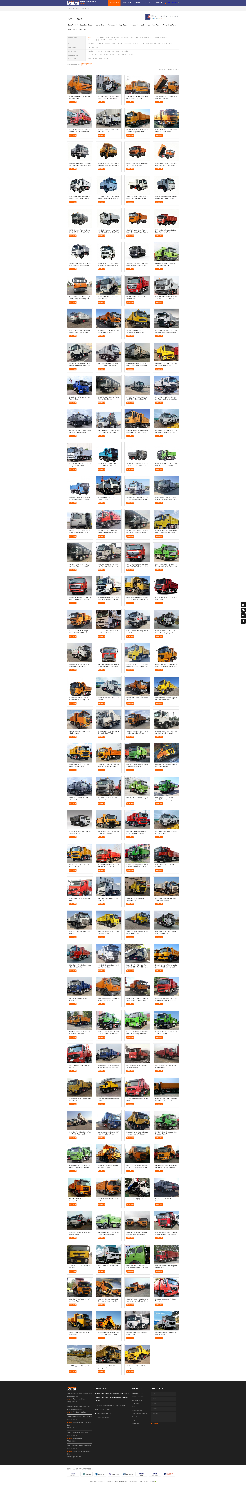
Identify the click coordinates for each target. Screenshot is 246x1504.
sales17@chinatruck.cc (104, 1413)
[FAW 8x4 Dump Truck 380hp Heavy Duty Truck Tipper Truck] (159, 210)
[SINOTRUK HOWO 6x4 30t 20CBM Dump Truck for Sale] (130, 912)
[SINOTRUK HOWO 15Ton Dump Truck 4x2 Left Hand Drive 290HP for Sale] (130, 177)
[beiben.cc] (114, 1474)
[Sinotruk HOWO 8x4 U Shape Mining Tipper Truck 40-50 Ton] (159, 1079)
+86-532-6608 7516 (103, 1417)
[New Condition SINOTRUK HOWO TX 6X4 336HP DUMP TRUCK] (101, 344)
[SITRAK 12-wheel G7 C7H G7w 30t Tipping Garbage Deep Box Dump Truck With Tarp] (101, 1012)
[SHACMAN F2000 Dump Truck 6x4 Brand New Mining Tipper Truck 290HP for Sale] (130, 210)
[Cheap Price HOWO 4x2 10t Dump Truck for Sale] (72, 377)
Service (137, 3)
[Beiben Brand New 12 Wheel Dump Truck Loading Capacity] (101, 1212)
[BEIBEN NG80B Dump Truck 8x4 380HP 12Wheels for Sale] (130, 143)
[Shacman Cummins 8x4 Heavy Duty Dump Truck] (159, 1246)
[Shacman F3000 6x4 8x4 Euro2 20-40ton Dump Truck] (101, 110)
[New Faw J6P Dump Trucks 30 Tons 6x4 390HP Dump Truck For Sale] (130, 1012)
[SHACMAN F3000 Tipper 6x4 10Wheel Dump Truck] (72, 1279)
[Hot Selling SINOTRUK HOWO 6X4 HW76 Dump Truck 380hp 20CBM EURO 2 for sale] (159, 410)
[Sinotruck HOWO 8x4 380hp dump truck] (72, 878)
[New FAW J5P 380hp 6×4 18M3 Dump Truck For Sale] (72, 811)
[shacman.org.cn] (100, 1474)
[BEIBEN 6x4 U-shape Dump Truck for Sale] (130, 678)
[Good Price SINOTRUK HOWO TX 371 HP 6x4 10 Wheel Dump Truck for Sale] (130, 410)
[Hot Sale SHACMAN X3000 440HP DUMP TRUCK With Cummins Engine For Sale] (130, 344)
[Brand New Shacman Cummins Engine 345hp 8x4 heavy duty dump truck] (101, 1279)
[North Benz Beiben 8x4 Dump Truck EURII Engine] (159, 1312)
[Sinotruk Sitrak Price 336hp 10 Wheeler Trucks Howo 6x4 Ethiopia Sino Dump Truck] (159, 511)
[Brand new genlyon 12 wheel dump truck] (101, 1079)
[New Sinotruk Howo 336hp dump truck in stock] (72, 1079)
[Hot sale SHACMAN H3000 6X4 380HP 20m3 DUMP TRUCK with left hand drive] (72, 611)
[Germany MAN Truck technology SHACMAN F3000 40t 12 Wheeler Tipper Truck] (159, 1145)
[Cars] (141, 1474)
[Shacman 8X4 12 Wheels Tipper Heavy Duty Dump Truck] (159, 744)
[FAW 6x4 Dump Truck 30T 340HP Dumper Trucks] (72, 1312)
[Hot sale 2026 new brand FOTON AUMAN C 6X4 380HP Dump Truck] (72, 344)
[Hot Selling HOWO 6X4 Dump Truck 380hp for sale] (159, 811)
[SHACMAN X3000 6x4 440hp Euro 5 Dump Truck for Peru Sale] (72, 644)
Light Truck (135, 1403)
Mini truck (135, 1407)
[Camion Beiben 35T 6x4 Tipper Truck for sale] (130, 1179)
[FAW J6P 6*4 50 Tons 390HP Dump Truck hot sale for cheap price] (159, 778)
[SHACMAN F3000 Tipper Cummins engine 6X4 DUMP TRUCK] (159, 110)
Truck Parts (136, 1424)
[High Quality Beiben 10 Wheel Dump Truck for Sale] (72, 1212)
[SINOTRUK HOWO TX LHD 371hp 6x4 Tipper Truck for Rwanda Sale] (159, 377)
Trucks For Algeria (138, 1397)
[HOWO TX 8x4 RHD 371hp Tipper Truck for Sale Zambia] (101, 377)
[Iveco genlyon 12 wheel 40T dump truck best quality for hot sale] (130, 1112)
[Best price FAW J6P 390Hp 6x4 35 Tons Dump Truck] (130, 1045)
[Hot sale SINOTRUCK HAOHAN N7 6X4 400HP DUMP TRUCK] (101, 711)
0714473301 (73, 1428)
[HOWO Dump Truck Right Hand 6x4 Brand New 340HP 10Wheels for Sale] (159, 177)
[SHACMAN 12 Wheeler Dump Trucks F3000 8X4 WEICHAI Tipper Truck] (101, 744)
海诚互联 (148, 1481)
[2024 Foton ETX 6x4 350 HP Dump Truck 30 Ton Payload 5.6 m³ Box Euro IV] (101, 577)
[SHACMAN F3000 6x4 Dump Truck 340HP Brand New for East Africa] (101, 210)
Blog (147, 3)
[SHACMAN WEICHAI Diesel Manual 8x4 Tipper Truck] (72, 1179)
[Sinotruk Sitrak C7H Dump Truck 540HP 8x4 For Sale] (159, 1012)
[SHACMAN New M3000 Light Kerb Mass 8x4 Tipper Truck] (159, 1112)
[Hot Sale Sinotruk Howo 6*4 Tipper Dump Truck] (159, 1045)
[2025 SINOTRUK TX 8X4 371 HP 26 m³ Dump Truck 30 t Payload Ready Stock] (72, 544)
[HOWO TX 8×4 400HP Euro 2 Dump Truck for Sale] (101, 778)
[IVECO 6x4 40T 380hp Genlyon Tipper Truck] (72, 1246)
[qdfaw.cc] (128, 1474)
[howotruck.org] (86, 1474)
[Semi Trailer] (155, 1474)
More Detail (72, 102)
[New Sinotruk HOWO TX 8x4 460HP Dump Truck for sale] (101, 811)
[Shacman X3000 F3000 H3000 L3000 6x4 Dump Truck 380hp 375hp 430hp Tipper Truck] (72, 678)
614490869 (72, 1441)
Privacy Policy (134, 1481)
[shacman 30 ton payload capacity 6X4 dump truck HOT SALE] (130, 76)
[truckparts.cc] (73, 1474)
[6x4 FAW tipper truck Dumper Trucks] (72, 1346)
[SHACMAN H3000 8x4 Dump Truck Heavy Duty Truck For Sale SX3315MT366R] (130, 243)
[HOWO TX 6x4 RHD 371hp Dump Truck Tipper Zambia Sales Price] (130, 377)
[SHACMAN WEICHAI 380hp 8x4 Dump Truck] (101, 1179)
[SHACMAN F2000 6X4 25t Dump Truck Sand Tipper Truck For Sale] (159, 1212)
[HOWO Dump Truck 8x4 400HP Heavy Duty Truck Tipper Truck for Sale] (72, 177)
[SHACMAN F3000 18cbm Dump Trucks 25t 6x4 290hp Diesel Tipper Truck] (130, 1279)
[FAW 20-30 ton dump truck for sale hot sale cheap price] (130, 744)
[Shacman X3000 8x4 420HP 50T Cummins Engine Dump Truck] (130, 711)
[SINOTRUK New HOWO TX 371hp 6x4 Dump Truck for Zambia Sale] (159, 310)
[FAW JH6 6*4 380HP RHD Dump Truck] (130, 778)
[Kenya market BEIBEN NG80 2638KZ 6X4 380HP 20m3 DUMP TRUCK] (130, 577)
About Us (126, 3)
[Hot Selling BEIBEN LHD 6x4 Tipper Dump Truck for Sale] (101, 310)
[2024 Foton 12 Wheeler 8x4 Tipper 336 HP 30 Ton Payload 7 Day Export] (130, 544)
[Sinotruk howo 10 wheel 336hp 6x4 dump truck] (130, 1346)
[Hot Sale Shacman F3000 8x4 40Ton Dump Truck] (72, 978)
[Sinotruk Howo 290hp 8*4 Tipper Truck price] (159, 1279)
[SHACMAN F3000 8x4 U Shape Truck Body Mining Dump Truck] (130, 110)
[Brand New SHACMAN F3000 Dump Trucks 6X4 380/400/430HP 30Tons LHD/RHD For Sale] (159, 978)
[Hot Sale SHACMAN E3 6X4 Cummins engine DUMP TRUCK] (72, 444)
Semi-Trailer (136, 1417)
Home (104, 3)
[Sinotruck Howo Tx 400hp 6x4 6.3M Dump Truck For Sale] (72, 744)
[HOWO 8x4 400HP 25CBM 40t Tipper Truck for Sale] (101, 912)
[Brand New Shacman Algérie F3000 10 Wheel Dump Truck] (72, 1012)
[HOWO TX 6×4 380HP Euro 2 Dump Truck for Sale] (72, 778)
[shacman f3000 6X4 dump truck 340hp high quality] (72, 711)
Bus (133, 1420)
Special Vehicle (137, 1410)
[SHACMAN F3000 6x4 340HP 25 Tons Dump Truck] (130, 878)
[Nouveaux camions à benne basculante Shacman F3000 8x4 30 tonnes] (101, 1045)
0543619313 (73, 1402)
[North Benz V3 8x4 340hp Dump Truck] (101, 1246)
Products (113, 3)
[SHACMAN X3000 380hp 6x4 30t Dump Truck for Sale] (101, 945)
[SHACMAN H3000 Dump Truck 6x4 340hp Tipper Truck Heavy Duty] (101, 243)
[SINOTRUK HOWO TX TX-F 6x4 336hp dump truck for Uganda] (72, 410)
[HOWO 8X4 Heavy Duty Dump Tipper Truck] (72, 1045)
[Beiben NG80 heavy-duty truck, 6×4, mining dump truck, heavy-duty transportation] (72, 277)
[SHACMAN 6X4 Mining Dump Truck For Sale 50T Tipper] (101, 1145)
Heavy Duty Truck (137, 1393)
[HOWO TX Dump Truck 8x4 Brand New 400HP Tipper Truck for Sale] (72, 210)
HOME (69, 8)
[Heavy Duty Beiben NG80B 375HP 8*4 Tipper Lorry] (72, 76)
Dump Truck (85, 8)
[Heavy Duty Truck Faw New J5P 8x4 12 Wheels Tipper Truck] (72, 1112)
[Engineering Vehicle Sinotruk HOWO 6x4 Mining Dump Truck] (101, 1112)
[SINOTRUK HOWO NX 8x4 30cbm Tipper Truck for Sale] (159, 878)
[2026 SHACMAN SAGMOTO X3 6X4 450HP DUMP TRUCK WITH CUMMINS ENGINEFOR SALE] (159, 277)
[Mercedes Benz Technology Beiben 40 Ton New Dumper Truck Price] (130, 1246)
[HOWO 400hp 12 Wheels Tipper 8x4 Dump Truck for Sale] (159, 678)
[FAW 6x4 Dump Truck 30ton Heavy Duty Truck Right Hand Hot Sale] (72, 243)
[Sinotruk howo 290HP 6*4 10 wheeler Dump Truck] (159, 1179)
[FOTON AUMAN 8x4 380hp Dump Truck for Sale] (101, 277)
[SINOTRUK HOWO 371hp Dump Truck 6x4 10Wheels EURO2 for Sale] (101, 177)
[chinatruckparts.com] (169, 1474)
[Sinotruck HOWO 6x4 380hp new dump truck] (101, 878)
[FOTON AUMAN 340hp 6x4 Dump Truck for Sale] (130, 277)
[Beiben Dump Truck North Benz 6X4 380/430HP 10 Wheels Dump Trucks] (130, 978)
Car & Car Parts (137, 1400)
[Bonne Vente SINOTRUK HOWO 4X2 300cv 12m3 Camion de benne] (101, 611)
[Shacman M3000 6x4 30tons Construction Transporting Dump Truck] (72, 1145)
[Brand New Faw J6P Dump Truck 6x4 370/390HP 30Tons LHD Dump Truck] (130, 945)
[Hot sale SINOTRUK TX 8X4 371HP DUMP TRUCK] (101, 477)
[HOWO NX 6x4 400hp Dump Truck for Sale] (72, 912)
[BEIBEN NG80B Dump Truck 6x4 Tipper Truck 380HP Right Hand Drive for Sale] (159, 143)
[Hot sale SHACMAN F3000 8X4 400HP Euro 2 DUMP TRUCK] (101, 845)
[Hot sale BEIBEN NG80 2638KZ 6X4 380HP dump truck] (130, 611)
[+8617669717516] (243, 604)
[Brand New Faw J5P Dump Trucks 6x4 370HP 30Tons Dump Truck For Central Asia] (159, 945)
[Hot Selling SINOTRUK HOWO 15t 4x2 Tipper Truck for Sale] (159, 344)
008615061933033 (75, 1457)
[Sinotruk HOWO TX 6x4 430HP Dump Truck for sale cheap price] (159, 711)
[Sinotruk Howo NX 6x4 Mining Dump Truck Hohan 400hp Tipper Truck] (101, 410)
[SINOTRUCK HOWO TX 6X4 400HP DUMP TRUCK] (72, 845)
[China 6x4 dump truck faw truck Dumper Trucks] (130, 1312)
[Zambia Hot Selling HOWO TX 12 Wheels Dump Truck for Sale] (130, 310)
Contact (157, 3)
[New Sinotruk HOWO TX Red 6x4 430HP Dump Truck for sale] (130, 811)
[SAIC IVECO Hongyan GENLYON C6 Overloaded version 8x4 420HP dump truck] (130, 845)
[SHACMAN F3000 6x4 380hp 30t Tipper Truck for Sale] (159, 76)
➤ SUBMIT (154, 1423)
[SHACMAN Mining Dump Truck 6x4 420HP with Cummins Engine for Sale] (72, 143)
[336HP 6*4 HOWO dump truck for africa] (130, 1079)
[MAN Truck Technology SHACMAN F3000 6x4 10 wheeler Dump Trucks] (130, 1145)
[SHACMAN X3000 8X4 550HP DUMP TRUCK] (159, 845)
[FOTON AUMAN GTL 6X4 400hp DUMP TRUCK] (159, 577)
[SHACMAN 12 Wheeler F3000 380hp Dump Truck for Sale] (72, 945)
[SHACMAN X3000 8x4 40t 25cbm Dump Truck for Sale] (159, 912)
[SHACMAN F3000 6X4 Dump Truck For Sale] (101, 678)
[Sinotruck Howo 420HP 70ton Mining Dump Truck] (101, 1346)
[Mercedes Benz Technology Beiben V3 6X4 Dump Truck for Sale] (101, 1312)
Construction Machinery (139, 1413)
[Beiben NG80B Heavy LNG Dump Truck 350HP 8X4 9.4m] (159, 243)
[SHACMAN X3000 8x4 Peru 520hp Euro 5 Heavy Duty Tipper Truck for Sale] (159, 611)
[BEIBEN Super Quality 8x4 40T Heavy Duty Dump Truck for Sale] (72, 310)
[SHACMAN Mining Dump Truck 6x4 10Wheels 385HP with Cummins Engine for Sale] (101, 143)
